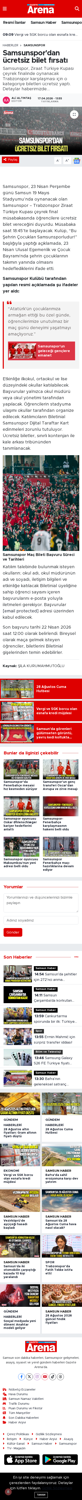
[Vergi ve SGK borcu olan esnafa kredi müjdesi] (20, 1155)
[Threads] (60, 1376)
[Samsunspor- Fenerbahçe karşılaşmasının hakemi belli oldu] (61, 806)
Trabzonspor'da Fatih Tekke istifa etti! (59, 1270)
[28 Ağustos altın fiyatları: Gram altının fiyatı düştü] (20, 1104)
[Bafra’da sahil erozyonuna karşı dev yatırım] (62, 1155)
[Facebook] (21, 1376)
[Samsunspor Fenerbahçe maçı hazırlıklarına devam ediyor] (61, 846)
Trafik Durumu (19, 1403)
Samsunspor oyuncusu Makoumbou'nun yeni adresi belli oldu (21, 863)
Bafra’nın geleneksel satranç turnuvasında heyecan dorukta (52, 1082)
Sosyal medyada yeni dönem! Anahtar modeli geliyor (20, 1325)
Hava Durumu (18, 1394)
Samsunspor (34, 45)
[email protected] (20, 611)
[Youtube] (44, 1376)
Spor (39, 1031)
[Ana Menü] (5, 9)
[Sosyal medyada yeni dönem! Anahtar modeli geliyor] (20, 1295)
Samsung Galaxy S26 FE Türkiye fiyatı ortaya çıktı (53, 1061)
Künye (28, 1439)
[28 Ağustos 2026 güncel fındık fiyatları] (62, 1295)
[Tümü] (76, 957)
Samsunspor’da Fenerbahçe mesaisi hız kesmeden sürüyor (20, 786)
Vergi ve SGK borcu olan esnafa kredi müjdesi (41, 33)
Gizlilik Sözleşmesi (49, 1434)
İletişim (12, 1439)
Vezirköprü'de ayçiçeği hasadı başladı (15, 1224)
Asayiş (68, 1439)
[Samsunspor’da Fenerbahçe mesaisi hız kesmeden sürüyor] (21, 769)
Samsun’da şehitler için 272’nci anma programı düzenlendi (55, 977)
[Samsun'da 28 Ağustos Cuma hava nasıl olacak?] (62, 1200)
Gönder (13, 932)
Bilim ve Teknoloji (48, 1052)
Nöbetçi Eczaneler (22, 1389)
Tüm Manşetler (19, 1413)
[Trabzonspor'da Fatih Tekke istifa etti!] (62, 1246)
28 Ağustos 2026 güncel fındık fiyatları (58, 1319)
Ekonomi (11, 1170)
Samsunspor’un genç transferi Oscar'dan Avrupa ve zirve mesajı (60, 786)
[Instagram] (37, 1376)
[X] (29, 1376)
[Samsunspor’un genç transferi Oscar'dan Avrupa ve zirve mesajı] (61, 769)
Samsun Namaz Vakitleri (26, 1398)
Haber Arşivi (17, 1422)
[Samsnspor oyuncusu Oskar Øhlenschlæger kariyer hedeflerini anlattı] (21, 806)
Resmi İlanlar (14, 23)
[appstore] (22, 1460)
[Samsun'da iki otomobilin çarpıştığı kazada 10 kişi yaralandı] (20, 1246)
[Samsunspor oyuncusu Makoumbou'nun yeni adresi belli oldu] (21, 846)
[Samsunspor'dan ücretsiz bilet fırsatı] (41, 131)
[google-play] (60, 1460)
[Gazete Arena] (41, 8)
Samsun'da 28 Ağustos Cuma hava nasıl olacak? (60, 1224)
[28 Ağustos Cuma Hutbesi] (62, 1104)
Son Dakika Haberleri (24, 1417)
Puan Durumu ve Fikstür (25, 1408)
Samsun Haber (44, 23)
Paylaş (12, 159)
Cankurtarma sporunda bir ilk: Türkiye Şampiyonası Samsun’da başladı (54, 1019)
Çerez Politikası (18, 1434)
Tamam (41, 1495)
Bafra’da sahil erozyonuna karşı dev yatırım (61, 1179)
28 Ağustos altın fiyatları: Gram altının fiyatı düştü (20, 1133)
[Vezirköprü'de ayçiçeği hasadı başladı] (20, 1200)
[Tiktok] (52, 1376)
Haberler (10, 45)
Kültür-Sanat (16, 1443)
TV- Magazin (16, 1448)
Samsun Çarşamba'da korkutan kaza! (53, 998)
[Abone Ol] (76, 160)
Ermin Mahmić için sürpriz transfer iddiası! (54, 1039)
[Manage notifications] (8, 1491)
